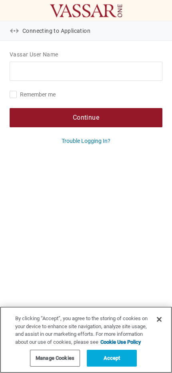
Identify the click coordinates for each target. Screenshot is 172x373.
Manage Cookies (55, 358)
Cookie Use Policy (120, 342)
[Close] (159, 319)
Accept (112, 358)
